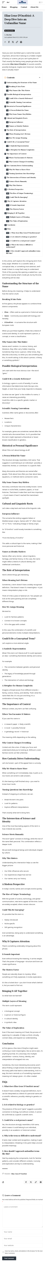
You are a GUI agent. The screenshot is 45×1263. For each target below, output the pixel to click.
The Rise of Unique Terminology (21, 193)
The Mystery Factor (17, 209)
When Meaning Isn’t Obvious (19, 134)
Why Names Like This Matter (19, 90)
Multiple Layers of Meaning (20, 217)
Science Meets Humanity (18, 181)
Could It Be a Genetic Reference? (21, 98)
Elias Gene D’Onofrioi (18, 64)
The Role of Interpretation (16, 130)
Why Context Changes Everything (21, 162)
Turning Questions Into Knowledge (22, 173)
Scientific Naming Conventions (20, 102)
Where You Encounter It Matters (21, 158)
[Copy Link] (17, 42)
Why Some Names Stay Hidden (20, 114)
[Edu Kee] (22, 2)
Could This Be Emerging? (19, 197)
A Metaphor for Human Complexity (21, 150)
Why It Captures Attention (16, 201)
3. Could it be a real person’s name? (22, 241)
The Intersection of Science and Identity (21, 177)
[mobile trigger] (4, 2)
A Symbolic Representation (19, 146)
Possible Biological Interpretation (19, 94)
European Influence (16, 122)
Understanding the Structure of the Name (22, 82)
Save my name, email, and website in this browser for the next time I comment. (23, 1252)
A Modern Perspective (15, 189)
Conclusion (11, 225)
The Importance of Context (17, 154)
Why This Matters (15, 185)
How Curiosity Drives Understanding (20, 165)
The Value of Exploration (19, 221)
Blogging (9, 31)
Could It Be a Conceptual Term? (18, 142)
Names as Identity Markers (19, 126)
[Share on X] (13, 42)
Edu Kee (9, 35)
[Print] (21, 42)
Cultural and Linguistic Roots (17, 118)
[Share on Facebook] (9, 42)
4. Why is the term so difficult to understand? (19, 246)
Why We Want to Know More (19, 169)
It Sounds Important (17, 205)
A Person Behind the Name (19, 110)
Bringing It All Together (16, 213)
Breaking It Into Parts (17, 86)
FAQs (9, 229)
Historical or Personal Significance (19, 106)
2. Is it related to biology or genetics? (23, 237)
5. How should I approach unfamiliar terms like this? (23, 252)
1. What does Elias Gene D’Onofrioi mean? (25, 233)
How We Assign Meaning (18, 138)
